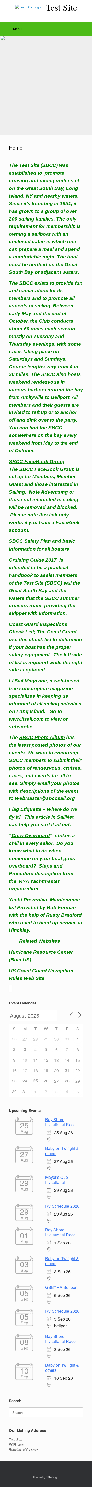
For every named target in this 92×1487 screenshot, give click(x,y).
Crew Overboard (31, 835)
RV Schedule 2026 (62, 1206)
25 (35, 1081)
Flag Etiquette (25, 809)
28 (35, 1039)
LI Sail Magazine (28, 680)
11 (35, 1060)
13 (56, 1060)
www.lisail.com (26, 719)
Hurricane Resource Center (41, 952)
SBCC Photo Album (42, 737)
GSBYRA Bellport (61, 1287)
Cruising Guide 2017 (33, 560)
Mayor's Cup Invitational (56, 1179)
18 (35, 1071)
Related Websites (39, 941)
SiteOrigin (52, 1477)
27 (24, 1039)
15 (77, 1060)
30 (56, 1039)
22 (77, 1071)
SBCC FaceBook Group (36, 461)
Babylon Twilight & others (62, 1150)
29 (77, 1081)
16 (14, 1071)
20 (56, 1071)
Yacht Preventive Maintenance (44, 899)
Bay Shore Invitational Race (60, 1122)
